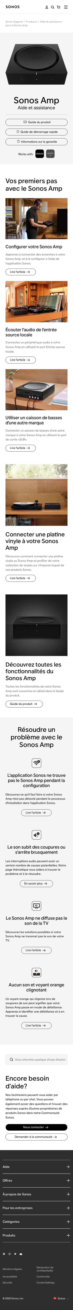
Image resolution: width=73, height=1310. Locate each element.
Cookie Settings (45, 1282)
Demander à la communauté (33, 1137)
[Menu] (66, 7)
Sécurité (7, 1282)
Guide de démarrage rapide (39, 132)
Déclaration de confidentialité (44, 1269)
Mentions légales (12, 1269)
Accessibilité (10, 1276)
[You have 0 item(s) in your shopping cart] (58, 7)
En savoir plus (33, 883)
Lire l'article (17, 272)
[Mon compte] (46, 7)
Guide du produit (39, 122)
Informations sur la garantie (39, 142)
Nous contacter (33, 1127)
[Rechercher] (52, 7)
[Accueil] (12, 7)
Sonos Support (14, 21)
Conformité (43, 1276)
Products (31, 21)
